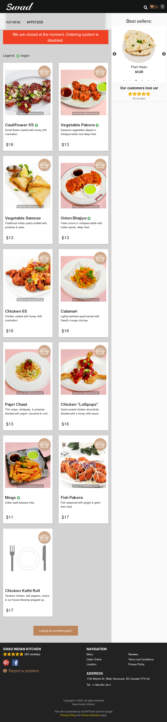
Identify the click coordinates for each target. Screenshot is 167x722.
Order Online (94, 659)
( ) (156, 6)
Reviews (133, 654)
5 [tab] (148, 80)
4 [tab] (142, 80)
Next (164, 54)
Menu (90, 654)
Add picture (44, 71)
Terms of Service (90, 715)
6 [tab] (154, 80)
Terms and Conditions (141, 659)
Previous (114, 54)
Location (91, 664)
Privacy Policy (136, 664)
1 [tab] (124, 80)
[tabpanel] (139, 54)
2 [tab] (130, 80)
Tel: (99, 685)
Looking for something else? (55, 631)
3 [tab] (136, 80)
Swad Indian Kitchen (22, 649)
